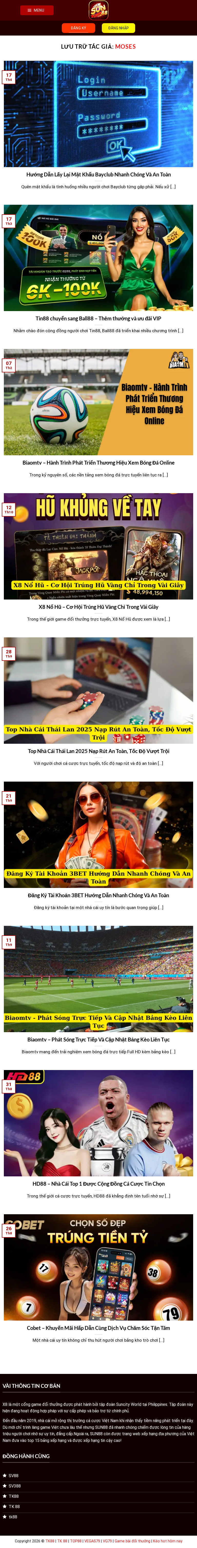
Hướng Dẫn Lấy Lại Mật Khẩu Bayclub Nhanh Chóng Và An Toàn (98, 174)
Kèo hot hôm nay (167, 1541)
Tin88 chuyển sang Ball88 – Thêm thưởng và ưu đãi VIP (98, 318)
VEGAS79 (92, 1541)
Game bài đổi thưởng (132, 1541)
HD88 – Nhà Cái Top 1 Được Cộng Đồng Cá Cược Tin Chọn (99, 1184)
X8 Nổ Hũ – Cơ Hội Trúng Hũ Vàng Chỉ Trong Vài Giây (99, 607)
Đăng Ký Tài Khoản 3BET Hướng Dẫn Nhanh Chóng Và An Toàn (98, 895)
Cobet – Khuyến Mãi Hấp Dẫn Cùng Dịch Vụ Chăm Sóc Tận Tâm (98, 1328)
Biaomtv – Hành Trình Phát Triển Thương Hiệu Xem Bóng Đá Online (99, 462)
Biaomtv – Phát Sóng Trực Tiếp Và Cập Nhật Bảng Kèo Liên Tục (98, 1039)
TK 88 (62, 1541)
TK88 (49, 1541)
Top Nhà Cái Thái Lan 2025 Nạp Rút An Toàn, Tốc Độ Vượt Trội (98, 751)
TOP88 (76, 1541)
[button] (37, 10)
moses (125, 46)
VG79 (107, 1541)
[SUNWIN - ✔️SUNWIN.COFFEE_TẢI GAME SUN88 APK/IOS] (98, 10)
